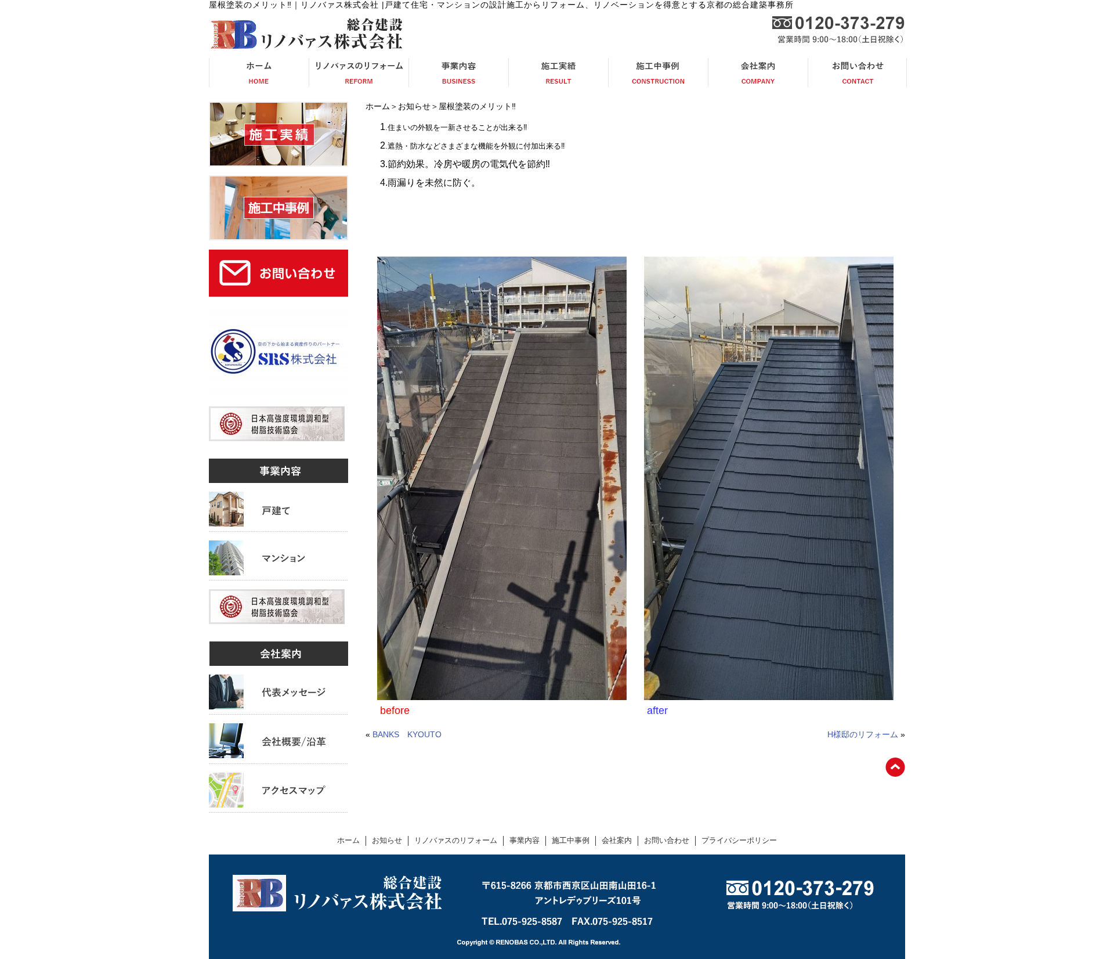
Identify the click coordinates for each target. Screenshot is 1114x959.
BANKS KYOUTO (407, 734)
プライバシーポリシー (739, 840)
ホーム (378, 106)
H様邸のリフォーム (862, 734)
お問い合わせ (666, 840)
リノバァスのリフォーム (455, 840)
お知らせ (414, 106)
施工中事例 (570, 840)
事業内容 (524, 840)
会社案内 (617, 840)
